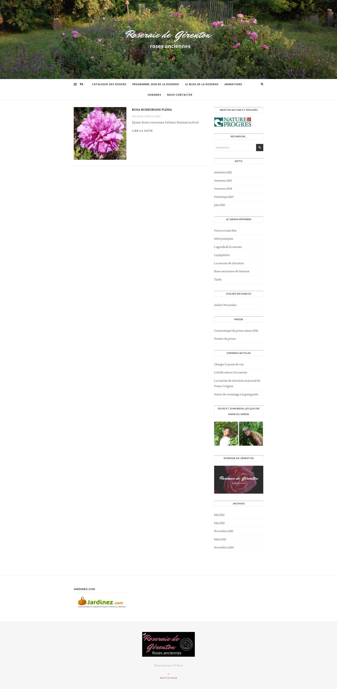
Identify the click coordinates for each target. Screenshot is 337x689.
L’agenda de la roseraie (228, 247)
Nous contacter (179, 94)
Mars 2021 (220, 539)
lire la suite (142, 131)
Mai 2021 (219, 515)
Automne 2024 (223, 188)
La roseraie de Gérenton (229, 263)
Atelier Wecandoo (225, 305)
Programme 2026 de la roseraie (155, 84)
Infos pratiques (223, 238)
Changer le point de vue (229, 364)
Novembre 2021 (223, 531)
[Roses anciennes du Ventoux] (168, 38)
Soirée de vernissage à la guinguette (236, 394)
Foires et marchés (225, 230)
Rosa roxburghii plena (152, 109)
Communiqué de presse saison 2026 (236, 330)
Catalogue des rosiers (109, 84)
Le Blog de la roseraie (202, 84)
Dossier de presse (225, 339)
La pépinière (222, 255)
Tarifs (218, 279)
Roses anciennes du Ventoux (231, 271)
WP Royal (177, 665)
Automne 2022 (223, 172)
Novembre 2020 (224, 547)
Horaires (154, 94)
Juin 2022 (219, 205)
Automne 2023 (223, 180)
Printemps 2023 (223, 197)
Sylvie (140, 116)
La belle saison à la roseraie (230, 372)
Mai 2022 (219, 523)
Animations (233, 84)
